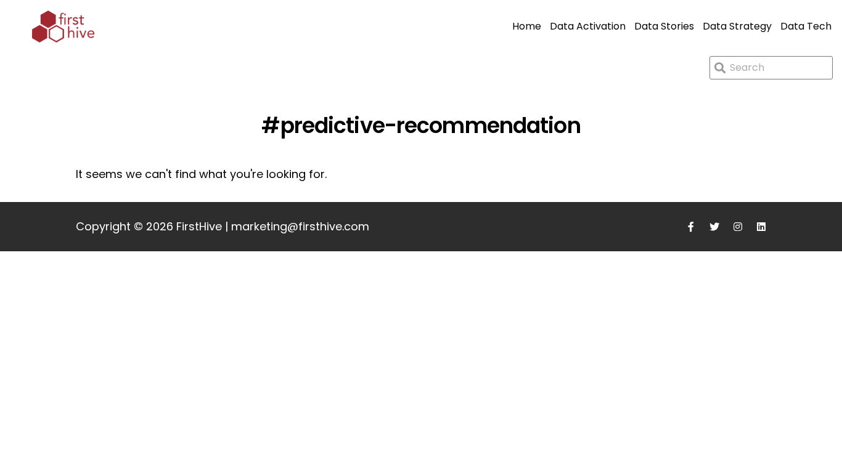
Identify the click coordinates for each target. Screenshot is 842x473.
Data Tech (806, 26)
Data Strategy (737, 26)
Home (526, 26)
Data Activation (588, 26)
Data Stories (664, 26)
